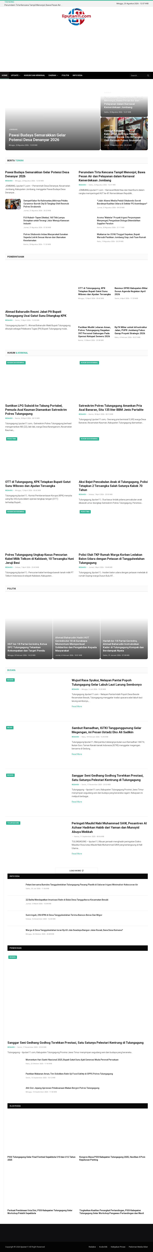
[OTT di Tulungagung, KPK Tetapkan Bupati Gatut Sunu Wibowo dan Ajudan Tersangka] (94, 274)
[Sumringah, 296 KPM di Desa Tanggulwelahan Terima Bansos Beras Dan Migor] (15, 918)
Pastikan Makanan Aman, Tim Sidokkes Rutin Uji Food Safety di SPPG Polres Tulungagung (69, 1074)
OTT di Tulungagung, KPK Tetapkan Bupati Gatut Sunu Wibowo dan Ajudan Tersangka (94, 291)
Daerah (52, 75)
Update (14, 75)
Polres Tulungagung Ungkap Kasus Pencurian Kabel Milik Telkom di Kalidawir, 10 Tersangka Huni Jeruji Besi (39, 559)
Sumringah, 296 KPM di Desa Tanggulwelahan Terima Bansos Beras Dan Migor (64, 915)
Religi (9, 727)
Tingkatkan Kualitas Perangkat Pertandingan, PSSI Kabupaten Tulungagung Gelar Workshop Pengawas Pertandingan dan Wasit (111, 1211)
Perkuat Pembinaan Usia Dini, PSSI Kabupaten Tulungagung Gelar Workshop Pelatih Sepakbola (39, 1211)
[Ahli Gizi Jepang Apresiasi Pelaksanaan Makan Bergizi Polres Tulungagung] (15, 1091)
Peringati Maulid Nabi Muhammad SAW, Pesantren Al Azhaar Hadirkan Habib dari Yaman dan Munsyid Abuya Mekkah (109, 827)
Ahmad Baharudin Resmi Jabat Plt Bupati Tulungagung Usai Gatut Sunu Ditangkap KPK (35, 314)
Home (4, 75)
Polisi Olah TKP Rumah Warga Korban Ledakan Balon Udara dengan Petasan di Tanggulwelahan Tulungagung (111, 559)
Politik (65, 75)
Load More (75, 871)
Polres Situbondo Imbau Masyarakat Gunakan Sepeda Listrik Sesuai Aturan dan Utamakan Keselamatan (45, 237)
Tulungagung (13, 823)
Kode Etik (103, 1247)
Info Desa (77, 75)
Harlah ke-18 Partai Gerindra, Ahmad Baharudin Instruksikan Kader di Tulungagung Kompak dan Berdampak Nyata (123, 645)
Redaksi (9, 320)
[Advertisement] (76, 49)
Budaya (10, 680)
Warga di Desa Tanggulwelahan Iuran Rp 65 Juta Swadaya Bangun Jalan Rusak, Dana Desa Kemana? (74, 930)
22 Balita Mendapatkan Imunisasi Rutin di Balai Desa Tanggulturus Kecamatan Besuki (67, 900)
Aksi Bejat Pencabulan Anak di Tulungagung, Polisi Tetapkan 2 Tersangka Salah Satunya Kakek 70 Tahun (113, 486)
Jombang (13, 129)
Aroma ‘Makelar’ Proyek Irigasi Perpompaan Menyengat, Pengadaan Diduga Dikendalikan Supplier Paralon (118, 220)
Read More (77, 706)
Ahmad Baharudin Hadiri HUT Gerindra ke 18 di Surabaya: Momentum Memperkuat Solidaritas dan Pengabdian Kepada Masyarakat (76, 644)
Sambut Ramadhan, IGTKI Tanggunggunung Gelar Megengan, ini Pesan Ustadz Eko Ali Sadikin (106, 730)
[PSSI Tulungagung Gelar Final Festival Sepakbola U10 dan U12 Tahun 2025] (41, 1132)
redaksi (9, 181)
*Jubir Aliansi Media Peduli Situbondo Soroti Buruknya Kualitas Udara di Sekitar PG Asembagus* (122, 202)
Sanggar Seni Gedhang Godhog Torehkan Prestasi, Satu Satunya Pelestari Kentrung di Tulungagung (107, 778)
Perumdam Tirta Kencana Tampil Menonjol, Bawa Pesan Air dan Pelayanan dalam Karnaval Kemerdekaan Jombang (34, 5)
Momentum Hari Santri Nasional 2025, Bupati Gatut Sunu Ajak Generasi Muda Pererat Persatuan (72, 1060)
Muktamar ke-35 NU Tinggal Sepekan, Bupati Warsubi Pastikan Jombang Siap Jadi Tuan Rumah (121, 236)
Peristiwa (109, 126)
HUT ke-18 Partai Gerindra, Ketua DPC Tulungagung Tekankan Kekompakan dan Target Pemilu (27, 647)
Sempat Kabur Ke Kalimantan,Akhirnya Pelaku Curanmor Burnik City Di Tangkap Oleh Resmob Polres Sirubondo (123, 135)
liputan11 (25, 1247)
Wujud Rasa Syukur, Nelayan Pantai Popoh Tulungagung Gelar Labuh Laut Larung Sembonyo (107, 682)
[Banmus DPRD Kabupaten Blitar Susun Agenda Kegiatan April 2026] (131, 274)
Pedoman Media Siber (138, 1247)
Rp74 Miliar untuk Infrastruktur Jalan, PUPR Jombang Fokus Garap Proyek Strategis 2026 (131, 330)
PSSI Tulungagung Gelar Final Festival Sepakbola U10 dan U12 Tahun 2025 (41, 1158)
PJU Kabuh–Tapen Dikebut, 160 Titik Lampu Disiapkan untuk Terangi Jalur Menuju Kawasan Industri (46, 220)
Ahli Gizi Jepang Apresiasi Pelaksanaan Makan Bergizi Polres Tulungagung (62, 1088)
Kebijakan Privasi (118, 1247)
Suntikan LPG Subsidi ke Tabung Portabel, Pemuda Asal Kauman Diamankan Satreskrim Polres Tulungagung (36, 410)
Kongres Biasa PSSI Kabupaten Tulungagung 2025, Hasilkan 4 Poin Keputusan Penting (112, 1158)
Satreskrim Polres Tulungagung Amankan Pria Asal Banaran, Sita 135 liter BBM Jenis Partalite (111, 407)
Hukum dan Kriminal (34, 75)
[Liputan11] (76, 17)
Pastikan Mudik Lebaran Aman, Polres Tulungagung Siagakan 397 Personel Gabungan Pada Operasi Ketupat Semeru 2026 (94, 332)
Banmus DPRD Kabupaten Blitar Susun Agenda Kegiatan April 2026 (131, 291)
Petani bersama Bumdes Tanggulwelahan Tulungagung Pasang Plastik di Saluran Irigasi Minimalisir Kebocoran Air (82, 884)
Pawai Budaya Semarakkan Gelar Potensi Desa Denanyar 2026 (37, 137)
